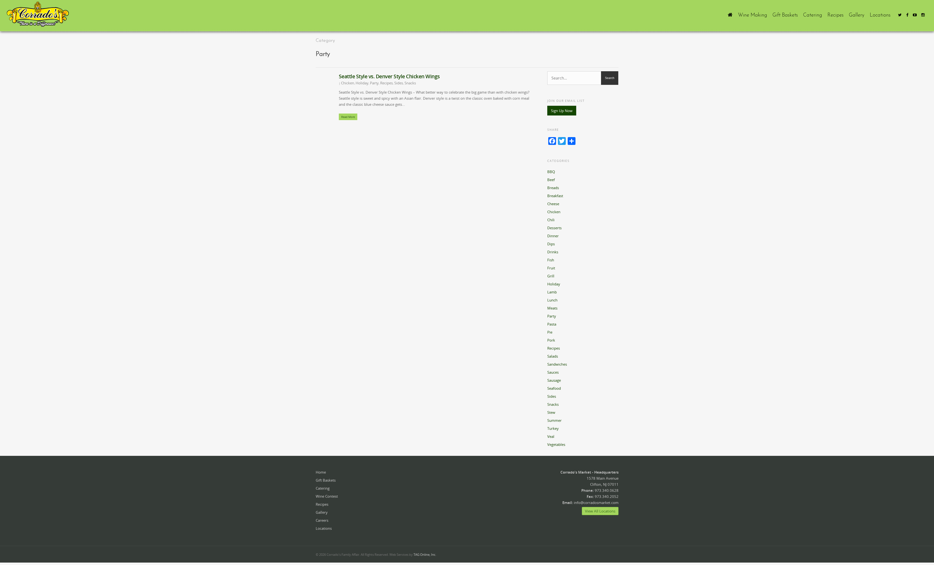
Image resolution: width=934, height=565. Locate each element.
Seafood (554, 388)
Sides (398, 82)
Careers (322, 520)
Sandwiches (557, 364)
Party (374, 82)
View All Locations (600, 511)
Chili (551, 219)
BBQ (551, 171)
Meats (552, 308)
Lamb (552, 292)
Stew (551, 412)
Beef (551, 179)
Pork (551, 340)
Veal (550, 436)
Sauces (553, 372)
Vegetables (556, 444)
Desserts (554, 227)
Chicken (347, 82)
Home (321, 472)
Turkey (553, 428)
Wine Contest (327, 496)
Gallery (856, 15)
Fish (550, 259)
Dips (551, 243)
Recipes (835, 15)
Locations (880, 15)
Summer (554, 420)
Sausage (554, 380)
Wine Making (752, 15)
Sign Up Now (562, 110)
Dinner (553, 235)
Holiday (362, 82)
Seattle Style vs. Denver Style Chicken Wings (389, 76)
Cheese (553, 203)
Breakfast (555, 195)
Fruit (551, 267)
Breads (553, 187)
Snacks (410, 82)
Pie (549, 332)
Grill (550, 276)
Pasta (551, 324)
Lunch (552, 300)
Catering (812, 15)
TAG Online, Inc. (424, 554)
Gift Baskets (785, 15)
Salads (552, 356)
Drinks (552, 251)
